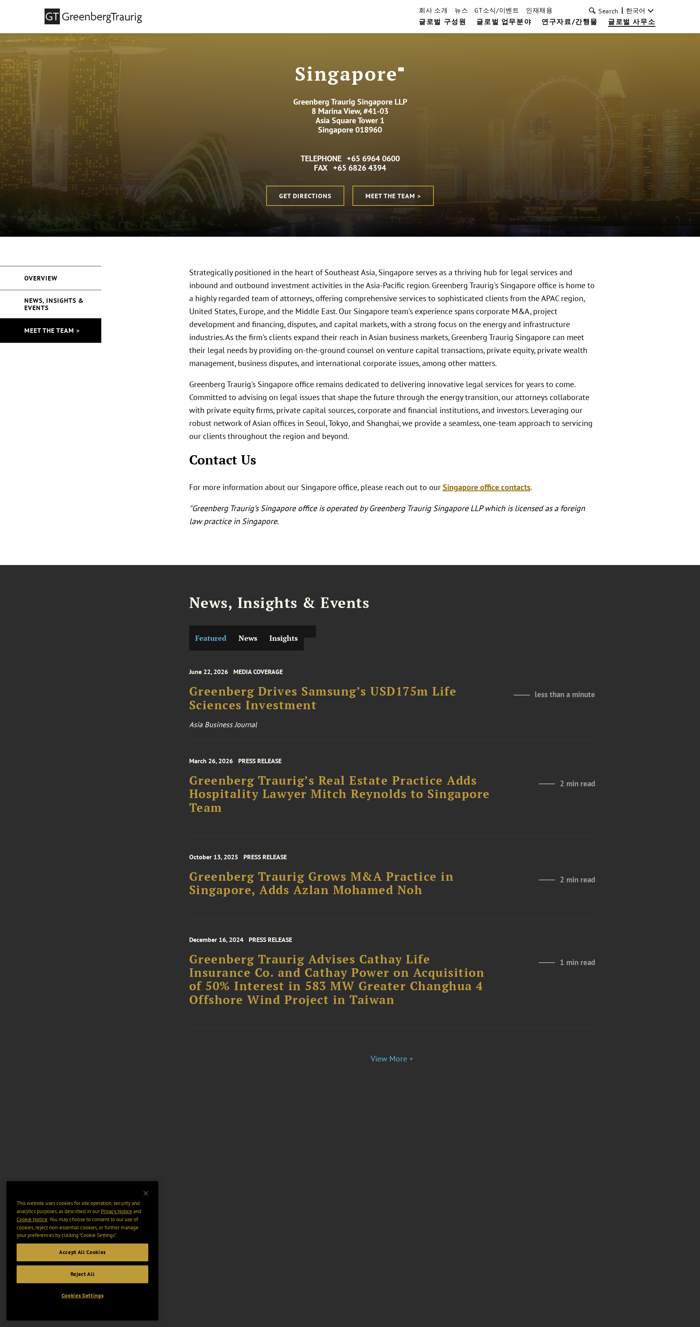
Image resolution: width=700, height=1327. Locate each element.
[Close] (145, 1193)
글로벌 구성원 (442, 22)
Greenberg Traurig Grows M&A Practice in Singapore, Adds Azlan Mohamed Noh (321, 883)
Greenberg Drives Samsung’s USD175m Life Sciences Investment (323, 698)
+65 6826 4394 (359, 168)
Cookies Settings (83, 1295)
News (248, 638)
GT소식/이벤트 (496, 10)
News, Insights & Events (54, 304)
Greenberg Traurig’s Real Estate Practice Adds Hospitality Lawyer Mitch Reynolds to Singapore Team (339, 794)
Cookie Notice (32, 1219)
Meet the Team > (393, 196)
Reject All (82, 1274)
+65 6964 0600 (373, 158)
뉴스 (461, 10)
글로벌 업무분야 (503, 22)
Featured (210, 638)
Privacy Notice (116, 1211)
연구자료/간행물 (570, 22)
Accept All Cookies (82, 1252)
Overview (41, 278)
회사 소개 (433, 10)
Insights (283, 638)
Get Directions (305, 196)
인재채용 (539, 10)
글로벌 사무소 (631, 22)
